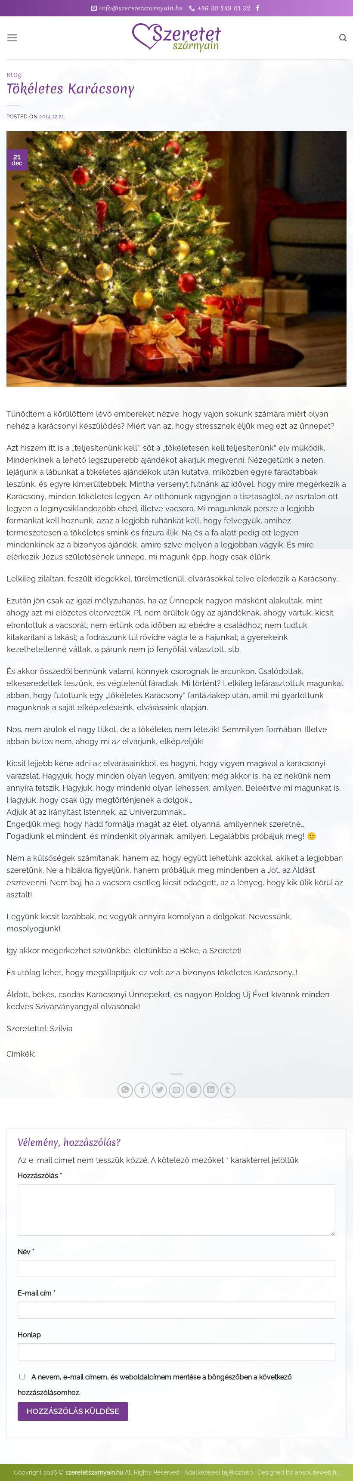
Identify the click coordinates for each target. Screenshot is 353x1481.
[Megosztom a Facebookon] (142, 1090)
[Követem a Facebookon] (257, 8)
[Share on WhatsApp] (125, 1090)
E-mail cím (37, 1293)
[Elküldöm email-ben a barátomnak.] (176, 1090)
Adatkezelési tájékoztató (218, 1472)
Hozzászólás (40, 1176)
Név (26, 1252)
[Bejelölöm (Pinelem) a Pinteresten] (193, 1090)
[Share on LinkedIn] (210, 1090)
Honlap (29, 1335)
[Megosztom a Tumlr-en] (227, 1090)
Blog (14, 75)
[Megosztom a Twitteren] (159, 1090)
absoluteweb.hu (317, 1472)
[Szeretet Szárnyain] (176, 38)
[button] (12, 38)
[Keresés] (343, 37)
